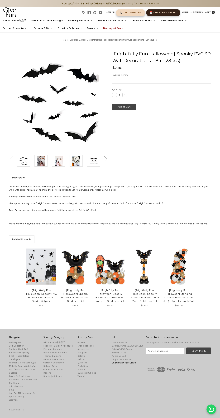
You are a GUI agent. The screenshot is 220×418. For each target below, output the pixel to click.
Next (105, 159)
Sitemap (13, 400)
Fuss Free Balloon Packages (47, 20)
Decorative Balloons (171, 20)
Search (110, 12)
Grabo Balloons (85, 345)
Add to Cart (41, 269)
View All (81, 376)
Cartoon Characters (14, 28)
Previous (11, 159)
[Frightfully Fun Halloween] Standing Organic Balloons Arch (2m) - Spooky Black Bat (178, 296)
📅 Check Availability (163, 12)
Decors (91, 28)
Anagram (82, 352)
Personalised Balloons (110, 20)
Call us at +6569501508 (124, 362)
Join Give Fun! (16, 386)
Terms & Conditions (19, 376)
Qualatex (82, 362)
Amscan (81, 369)
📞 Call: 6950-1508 (131, 12)
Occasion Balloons (68, 28)
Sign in (185, 12)
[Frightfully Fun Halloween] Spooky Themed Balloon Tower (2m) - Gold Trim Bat (144, 296)
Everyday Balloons (78, 20)
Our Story (14, 383)
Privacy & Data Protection (23, 379)
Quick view (41, 263)
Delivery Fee (15, 342)
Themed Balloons (141, 20)
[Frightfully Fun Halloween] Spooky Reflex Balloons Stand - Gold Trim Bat (75, 296)
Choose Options (75, 269)
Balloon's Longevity (19, 352)
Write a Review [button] (120, 75)
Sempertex (83, 349)
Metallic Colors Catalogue (22, 366)
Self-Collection (16, 345)
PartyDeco (83, 366)
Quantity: (117, 89)
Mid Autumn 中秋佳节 (14, 20)
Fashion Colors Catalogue (22, 362)
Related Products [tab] (21, 239)
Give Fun (81, 342)
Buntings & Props (113, 28)
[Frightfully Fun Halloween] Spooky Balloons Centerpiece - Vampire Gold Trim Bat (110, 296)
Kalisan (81, 359)
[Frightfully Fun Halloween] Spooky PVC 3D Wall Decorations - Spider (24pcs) (41, 296)
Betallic (81, 356)
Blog (11, 389)
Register (198, 12)
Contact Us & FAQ (18, 349)
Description (18, 177)
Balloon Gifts (41, 28)
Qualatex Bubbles (86, 372)
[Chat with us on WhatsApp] (211, 409)
